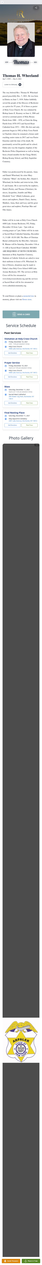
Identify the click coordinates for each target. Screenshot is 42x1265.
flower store (26, 299)
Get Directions (12, 353)
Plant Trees (29, 353)
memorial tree (28, 296)
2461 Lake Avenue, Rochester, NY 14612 (23, 421)
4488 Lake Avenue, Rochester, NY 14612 (23, 349)
